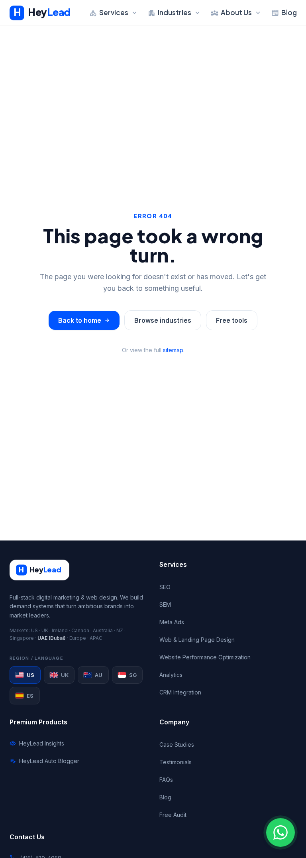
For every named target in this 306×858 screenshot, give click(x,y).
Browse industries (162, 320)
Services (113, 12)
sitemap (173, 350)
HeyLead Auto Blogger (44, 761)
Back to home (84, 320)
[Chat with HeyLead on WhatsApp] (280, 832)
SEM (165, 604)
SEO (165, 587)
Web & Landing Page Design (197, 639)
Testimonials (175, 762)
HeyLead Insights (37, 744)
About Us (236, 12)
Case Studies (176, 744)
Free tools (231, 320)
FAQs (166, 779)
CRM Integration (180, 692)
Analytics (170, 674)
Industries (174, 12)
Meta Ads (171, 622)
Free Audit (172, 814)
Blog (284, 12)
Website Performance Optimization (205, 657)
